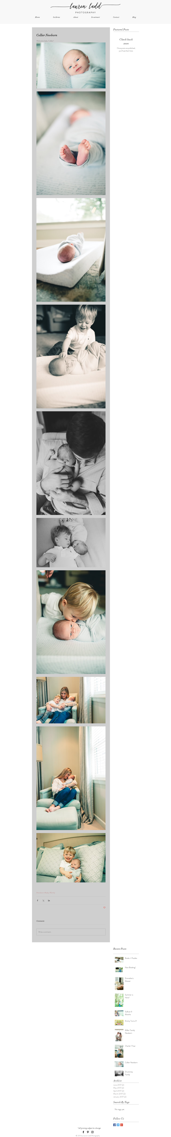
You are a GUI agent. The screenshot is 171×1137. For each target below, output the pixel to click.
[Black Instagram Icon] (92, 1132)
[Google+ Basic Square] (121, 1125)
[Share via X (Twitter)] (43, 900)
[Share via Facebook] (37, 900)
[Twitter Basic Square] (118, 1125)
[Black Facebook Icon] (83, 1132)
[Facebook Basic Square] (114, 1125)
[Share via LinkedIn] (49, 900)
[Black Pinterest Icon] (87, 1132)
